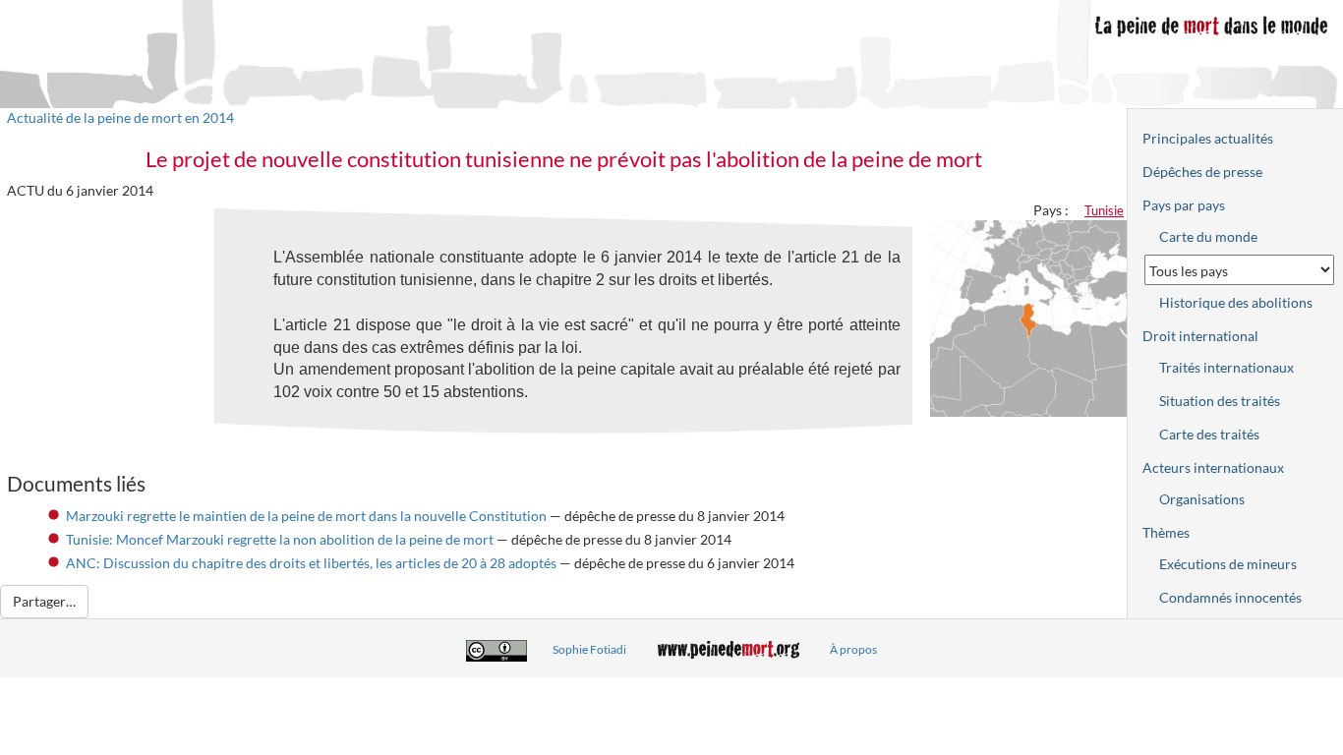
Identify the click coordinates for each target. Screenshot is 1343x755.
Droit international (1200, 335)
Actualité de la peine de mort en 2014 (120, 117)
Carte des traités (1209, 434)
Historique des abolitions (1236, 302)
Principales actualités (1207, 138)
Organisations (1202, 499)
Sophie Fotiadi (589, 649)
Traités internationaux (1226, 367)
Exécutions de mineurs (1228, 563)
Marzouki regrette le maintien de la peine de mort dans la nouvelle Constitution (306, 515)
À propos (853, 649)
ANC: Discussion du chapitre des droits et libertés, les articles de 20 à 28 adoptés (311, 562)
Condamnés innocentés (1230, 597)
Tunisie (1104, 210)
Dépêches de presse (1202, 171)
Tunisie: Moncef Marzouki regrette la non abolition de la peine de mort (280, 539)
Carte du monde (1208, 236)
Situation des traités (1219, 400)
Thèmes (1166, 532)
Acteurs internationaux (1213, 467)
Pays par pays (1183, 205)
